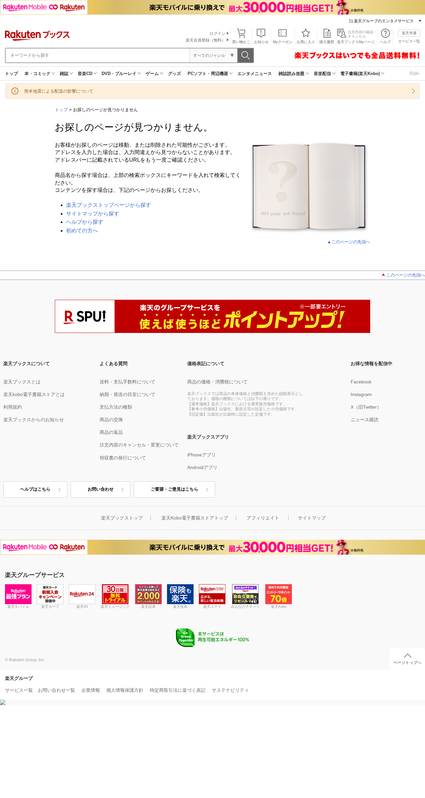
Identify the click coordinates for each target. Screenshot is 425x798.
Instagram (361, 394)
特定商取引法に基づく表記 (178, 690)
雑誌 (64, 73)
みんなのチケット (245, 606)
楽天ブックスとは (22, 381)
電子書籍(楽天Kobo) (360, 73)
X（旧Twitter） (366, 407)
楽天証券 (148, 606)
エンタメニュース (254, 73)
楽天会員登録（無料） (205, 40)
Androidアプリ (202, 467)
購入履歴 (326, 42)
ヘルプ (385, 42)
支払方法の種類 (116, 407)
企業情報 (90, 690)
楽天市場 (409, 33)
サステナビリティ (230, 690)
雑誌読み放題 (291, 73)
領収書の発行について (123, 457)
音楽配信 (322, 73)
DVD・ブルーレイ (119, 73)
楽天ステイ (212, 606)
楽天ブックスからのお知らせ (33, 419)
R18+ (415, 73)
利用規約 (12, 407)
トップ (11, 73)
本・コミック (37, 73)
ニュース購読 (365, 419)
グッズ (174, 73)
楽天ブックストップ (122, 517)
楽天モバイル (18, 606)
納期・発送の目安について (127, 394)
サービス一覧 (409, 41)
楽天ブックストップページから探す (108, 205)
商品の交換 (111, 419)
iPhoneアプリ (201, 454)
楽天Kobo (279, 606)
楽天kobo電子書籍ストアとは (34, 394)
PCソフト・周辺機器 (208, 73)
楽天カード (50, 606)
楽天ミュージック (115, 606)
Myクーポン (283, 42)
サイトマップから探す (92, 213)
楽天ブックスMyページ (356, 42)
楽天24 (82, 606)
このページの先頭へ (405, 275)
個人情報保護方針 (124, 690)
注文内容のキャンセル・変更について (139, 444)
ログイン (217, 33)
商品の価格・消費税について (217, 381)
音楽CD (85, 73)
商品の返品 (111, 432)
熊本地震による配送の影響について (58, 91)
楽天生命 (180, 606)
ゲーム (152, 73)
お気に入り (306, 42)
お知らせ (261, 42)
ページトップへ (407, 662)
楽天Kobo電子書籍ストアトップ (194, 517)
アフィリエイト (263, 517)
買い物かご (241, 42)
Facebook (361, 381)
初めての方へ (82, 230)
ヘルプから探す (84, 222)
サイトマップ (312, 517)
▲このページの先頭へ (348, 241)
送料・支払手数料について (127, 381)
